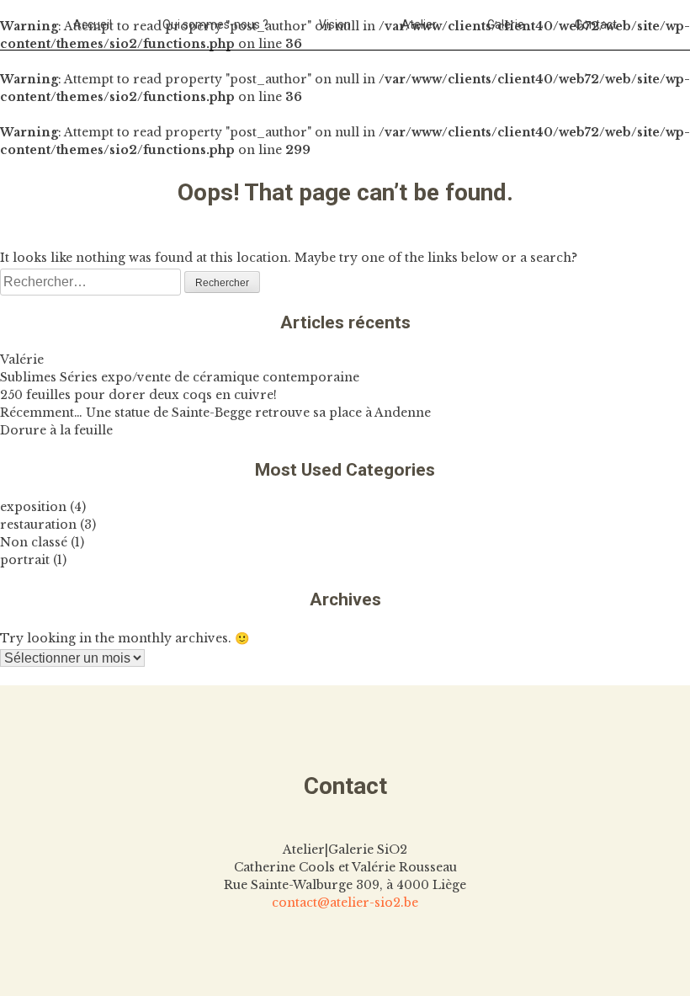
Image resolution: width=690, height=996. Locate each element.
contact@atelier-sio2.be (345, 902)
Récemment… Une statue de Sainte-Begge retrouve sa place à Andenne (215, 412)
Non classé (33, 542)
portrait (25, 559)
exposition (33, 506)
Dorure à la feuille (56, 430)
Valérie (22, 359)
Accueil (92, 24)
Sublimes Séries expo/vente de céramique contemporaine (179, 377)
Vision (335, 24)
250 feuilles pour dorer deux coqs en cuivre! (138, 394)
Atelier (419, 24)
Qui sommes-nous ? (215, 24)
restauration (38, 524)
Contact (596, 24)
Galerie (505, 24)
